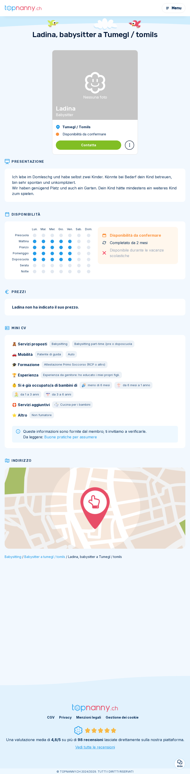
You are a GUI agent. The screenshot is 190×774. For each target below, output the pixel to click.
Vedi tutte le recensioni (95, 747)
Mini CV (19, 328)
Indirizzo (22, 461)
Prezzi (19, 292)
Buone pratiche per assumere (70, 437)
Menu (176, 8)
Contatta (88, 145)
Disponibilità (26, 214)
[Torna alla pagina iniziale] (23, 8)
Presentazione (28, 161)
